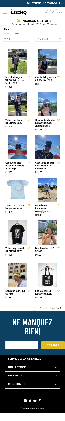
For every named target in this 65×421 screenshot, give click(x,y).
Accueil (6, 33)
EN (60, 3)
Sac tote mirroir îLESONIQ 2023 (43, 293)
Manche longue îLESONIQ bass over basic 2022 (16, 80)
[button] (46, 11)
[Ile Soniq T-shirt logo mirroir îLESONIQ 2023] (17, 232)
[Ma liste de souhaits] (52, 11)
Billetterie (34, 3)
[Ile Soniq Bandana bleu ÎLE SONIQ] (47, 232)
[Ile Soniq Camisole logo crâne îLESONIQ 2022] (47, 61)
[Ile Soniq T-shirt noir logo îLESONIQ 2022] (17, 104)
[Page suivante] (46, 308)
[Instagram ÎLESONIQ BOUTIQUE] (40, 400)
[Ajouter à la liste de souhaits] (29, 77)
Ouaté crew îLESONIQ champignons (42, 208)
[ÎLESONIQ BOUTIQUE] (19, 12)
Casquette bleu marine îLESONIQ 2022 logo (14, 165)
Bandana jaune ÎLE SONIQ (15, 293)
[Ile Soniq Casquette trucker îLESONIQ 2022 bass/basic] (47, 147)
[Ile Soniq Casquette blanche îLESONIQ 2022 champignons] (47, 104)
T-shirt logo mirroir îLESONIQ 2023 (15, 250)
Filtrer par (8, 38)
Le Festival (50, 3)
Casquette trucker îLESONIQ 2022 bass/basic (44, 165)
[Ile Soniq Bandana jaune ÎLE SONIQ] (17, 275)
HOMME (16, 33)
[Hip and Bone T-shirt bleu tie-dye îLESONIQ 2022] (17, 190)
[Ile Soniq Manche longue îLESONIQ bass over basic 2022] (17, 61)
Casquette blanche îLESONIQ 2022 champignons (45, 123)
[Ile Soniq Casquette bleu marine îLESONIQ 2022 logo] (17, 147)
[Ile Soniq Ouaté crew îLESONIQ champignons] (47, 190)
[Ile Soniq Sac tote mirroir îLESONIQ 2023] (47, 275)
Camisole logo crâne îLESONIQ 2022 (45, 79)
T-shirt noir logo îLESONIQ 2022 (13, 122)
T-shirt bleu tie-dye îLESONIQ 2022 (15, 207)
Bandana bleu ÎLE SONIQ (44, 250)
